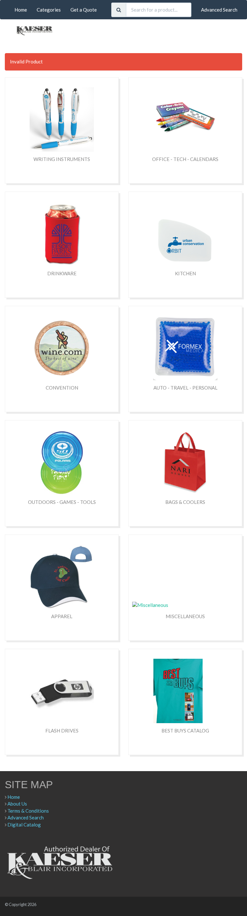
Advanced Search (219, 10)
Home (20, 10)
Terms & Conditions (28, 811)
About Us (17, 804)
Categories (49, 10)
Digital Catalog (24, 824)
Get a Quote (83, 10)
